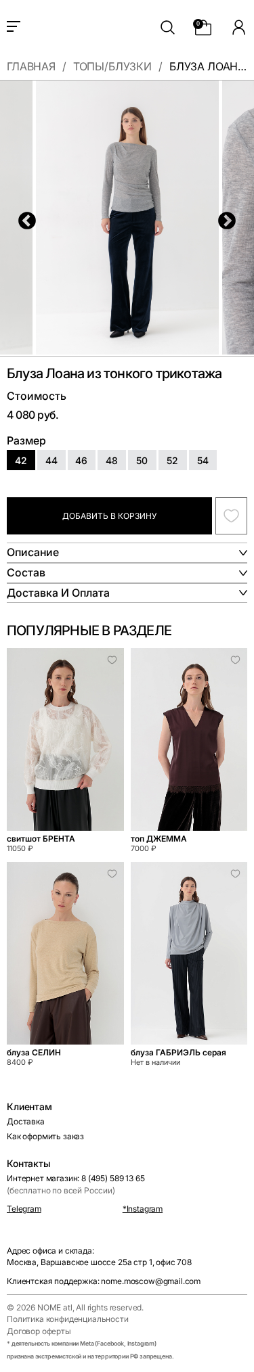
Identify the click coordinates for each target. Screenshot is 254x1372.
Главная (31, 67)
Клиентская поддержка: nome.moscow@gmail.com (103, 1281)
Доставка (26, 1121)
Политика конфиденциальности (68, 1319)
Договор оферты (39, 1331)
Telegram (24, 1209)
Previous (23, 218)
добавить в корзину (109, 516)
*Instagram (143, 1209)
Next (223, 218)
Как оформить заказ (45, 1136)
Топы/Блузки (112, 67)
